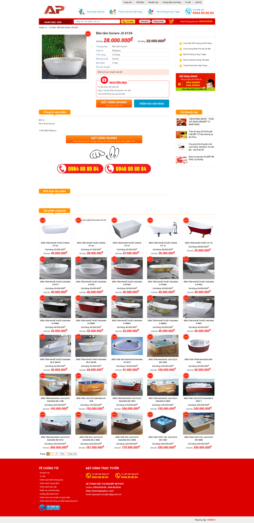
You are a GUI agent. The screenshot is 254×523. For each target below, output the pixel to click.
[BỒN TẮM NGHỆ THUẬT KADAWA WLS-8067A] (55, 346)
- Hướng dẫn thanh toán (49, 494)
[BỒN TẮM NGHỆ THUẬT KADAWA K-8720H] (127, 268)
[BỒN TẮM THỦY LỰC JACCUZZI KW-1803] (162, 424)
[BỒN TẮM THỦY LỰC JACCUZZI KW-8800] (198, 424)
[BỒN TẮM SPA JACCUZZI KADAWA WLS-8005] (91, 424)
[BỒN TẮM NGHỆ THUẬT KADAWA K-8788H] (91, 307)
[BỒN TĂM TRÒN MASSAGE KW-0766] (198, 346)
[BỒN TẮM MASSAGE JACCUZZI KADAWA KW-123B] (55, 385)
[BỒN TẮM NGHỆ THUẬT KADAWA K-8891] (198, 307)
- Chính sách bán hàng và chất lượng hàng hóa (58, 501)
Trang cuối (71, 454)
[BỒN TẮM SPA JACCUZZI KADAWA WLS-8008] (127, 424)
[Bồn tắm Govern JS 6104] (64, 78)
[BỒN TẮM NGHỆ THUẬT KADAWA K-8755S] (198, 268)
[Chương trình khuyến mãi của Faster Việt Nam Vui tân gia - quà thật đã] (181, 150)
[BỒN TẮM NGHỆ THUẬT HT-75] (198, 229)
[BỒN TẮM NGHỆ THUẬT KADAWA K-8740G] (162, 268)
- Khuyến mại (44, 473)
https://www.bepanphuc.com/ (100, 491)
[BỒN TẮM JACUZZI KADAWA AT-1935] (91, 385)
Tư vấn (188, 2)
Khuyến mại (153, 2)
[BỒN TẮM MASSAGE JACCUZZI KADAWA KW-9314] (55, 424)
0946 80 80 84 (129, 477)
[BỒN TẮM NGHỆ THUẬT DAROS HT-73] (162, 229)
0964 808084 (193, 82)
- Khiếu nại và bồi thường (49, 490)
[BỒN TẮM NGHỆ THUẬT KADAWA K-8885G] (162, 307)
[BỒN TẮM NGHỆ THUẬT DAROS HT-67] (127, 229)
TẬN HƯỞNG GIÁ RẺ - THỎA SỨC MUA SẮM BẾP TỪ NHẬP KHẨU (201, 122)
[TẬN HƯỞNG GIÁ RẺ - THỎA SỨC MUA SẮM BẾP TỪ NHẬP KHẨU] (182, 125)
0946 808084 (193, 85)
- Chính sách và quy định (49, 483)
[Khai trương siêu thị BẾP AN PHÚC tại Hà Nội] (183, 163)
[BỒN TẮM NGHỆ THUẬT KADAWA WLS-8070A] (91, 346)
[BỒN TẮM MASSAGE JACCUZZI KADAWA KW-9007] (127, 385)
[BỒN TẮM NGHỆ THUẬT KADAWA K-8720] (91, 268)
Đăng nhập (159, 21)
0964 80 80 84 (203, 13)
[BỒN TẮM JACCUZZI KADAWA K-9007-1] (198, 385)
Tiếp (62, 454)
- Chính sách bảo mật (48, 487)
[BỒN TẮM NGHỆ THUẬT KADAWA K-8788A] (55, 307)
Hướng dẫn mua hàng (172, 2)
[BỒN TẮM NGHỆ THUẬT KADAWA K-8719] (55, 268)
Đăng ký (144, 21)
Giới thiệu (140, 2)
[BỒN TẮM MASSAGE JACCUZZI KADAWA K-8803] (162, 385)
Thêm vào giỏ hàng (151, 103)
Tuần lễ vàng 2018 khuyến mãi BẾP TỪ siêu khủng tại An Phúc (201, 134)
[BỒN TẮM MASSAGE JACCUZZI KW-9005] (162, 346)
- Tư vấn (42, 476)
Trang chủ (127, 2)
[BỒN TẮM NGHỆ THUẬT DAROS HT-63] (55, 229)
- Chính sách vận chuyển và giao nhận (54, 497)
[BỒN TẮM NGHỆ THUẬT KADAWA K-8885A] (127, 307)
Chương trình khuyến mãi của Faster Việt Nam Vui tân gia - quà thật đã (201, 147)
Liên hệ (198, 2)
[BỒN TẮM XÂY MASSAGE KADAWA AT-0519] (127, 346)
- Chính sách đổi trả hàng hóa (51, 480)
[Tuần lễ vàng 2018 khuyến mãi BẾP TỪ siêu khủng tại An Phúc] (184, 138)
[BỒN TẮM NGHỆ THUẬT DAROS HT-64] (91, 229)
